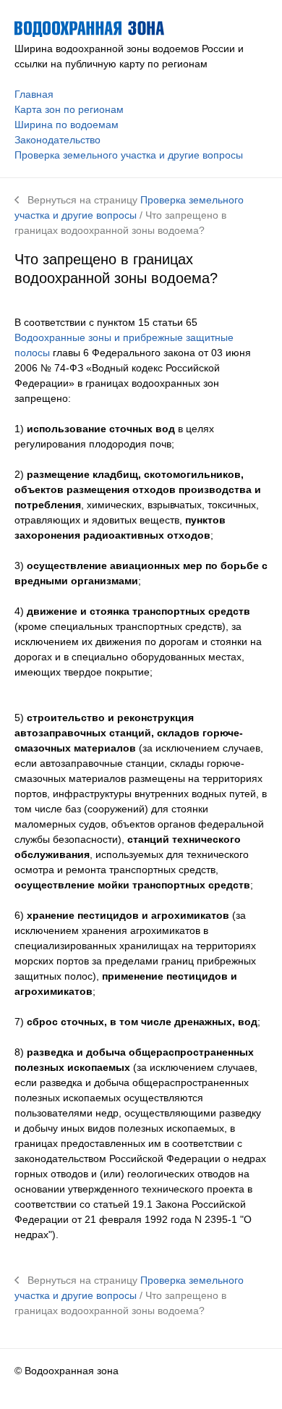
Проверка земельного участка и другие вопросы (128, 155)
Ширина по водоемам (66, 124)
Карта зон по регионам (69, 109)
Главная (34, 94)
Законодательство (57, 140)
